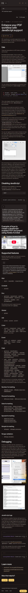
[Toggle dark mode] (20, 3)
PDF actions (4, 129)
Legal (11, 590)
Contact (6, 590)
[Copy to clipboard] (24, 93)
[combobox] (11, 36)
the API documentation (16, 542)
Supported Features (7, 214)
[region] (14, 94)
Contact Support (12, 272)
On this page (22, 17)
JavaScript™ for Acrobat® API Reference (13, 567)
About (3, 590)
